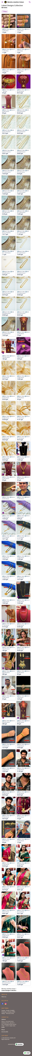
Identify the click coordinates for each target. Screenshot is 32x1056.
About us (3, 996)
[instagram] (5, 1003)
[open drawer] (2, 2)
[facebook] (2, 1003)
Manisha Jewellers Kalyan (15, 2)
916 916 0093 (4, 1031)
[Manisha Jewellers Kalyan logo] (5, 2)
